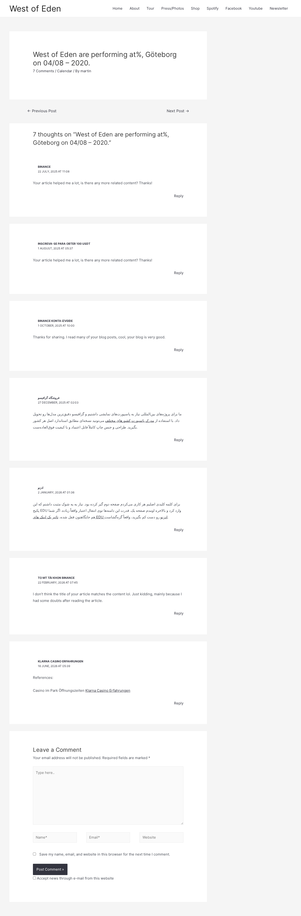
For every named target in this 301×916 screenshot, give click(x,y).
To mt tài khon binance (56, 578)
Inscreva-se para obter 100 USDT (64, 243)
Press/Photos (172, 8)
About (134, 8)
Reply (178, 196)
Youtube (256, 8)
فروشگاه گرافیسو (48, 398)
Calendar (64, 71)
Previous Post (41, 111)
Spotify (212, 8)
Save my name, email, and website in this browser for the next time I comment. (104, 854)
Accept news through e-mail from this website (75, 878)
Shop (195, 8)
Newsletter (279, 8)
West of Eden (35, 8)
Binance (44, 166)
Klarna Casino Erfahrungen (60, 661)
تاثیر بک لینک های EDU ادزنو (100, 517)
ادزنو (40, 487)
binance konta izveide (55, 321)
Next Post (178, 111)
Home (118, 8)
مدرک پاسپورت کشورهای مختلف (129, 420)
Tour (150, 8)
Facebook (234, 8)
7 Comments (43, 71)
